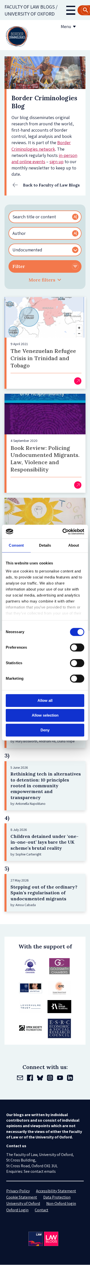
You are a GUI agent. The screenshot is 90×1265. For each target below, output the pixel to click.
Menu (66, 26)
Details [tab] (45, 545)
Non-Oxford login (61, 1203)
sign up (57, 161)
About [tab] (73, 545)
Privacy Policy (18, 1191)
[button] (45, 280)
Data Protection (56, 1197)
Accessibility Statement (56, 1191)
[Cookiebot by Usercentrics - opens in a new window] (63, 531)
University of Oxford (23, 1203)
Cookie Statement (21, 1197)
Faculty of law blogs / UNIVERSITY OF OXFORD (31, 10)
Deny (45, 730)
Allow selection (45, 715)
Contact (41, 1210)
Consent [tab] (16, 545)
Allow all (45, 700)
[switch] (77, 647)
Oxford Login (17, 1210)
